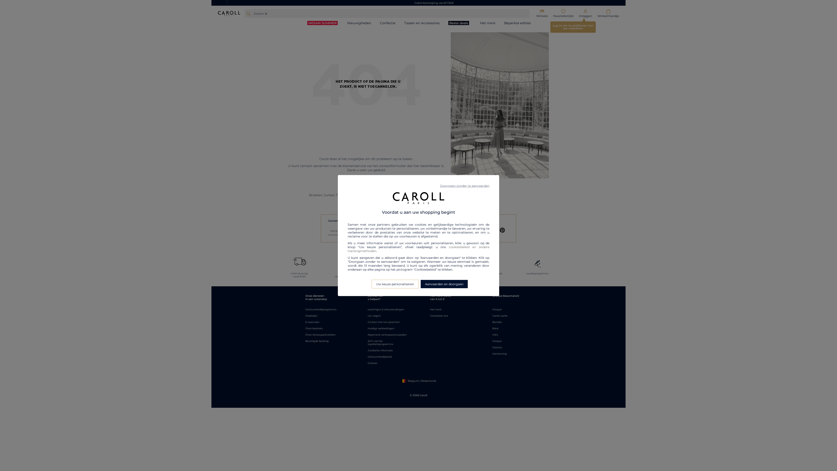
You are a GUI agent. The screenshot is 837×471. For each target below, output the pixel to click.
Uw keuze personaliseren (395, 284)
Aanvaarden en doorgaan (444, 284)
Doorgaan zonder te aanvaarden (464, 186)
